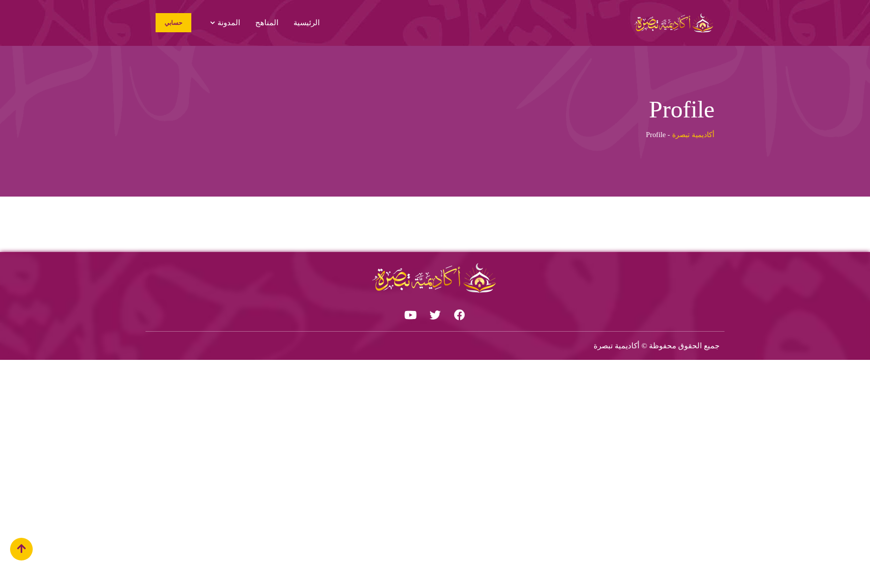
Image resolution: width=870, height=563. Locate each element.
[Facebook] (460, 315)
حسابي (173, 22)
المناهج (266, 23)
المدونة (229, 23)
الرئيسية (307, 23)
